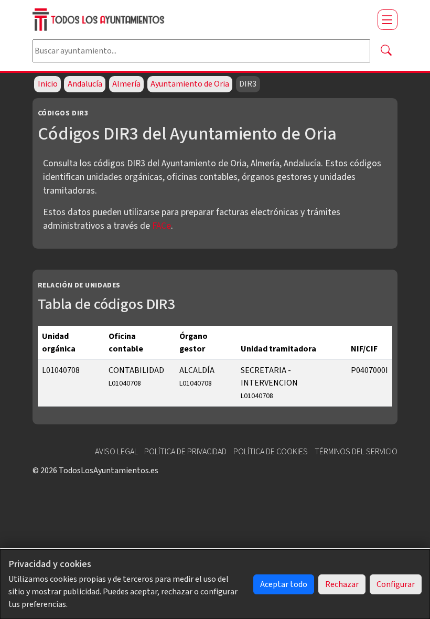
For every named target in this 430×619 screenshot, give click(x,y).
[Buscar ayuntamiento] (385, 50)
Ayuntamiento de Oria (189, 84)
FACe (161, 225)
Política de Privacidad (185, 451)
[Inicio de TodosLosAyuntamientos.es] (201, 19)
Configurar (396, 584)
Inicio (48, 84)
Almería (126, 84)
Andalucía (85, 84)
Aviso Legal (116, 451)
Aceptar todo (283, 584)
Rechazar (342, 584)
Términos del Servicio (356, 451)
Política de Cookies (270, 451)
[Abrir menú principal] (387, 19)
